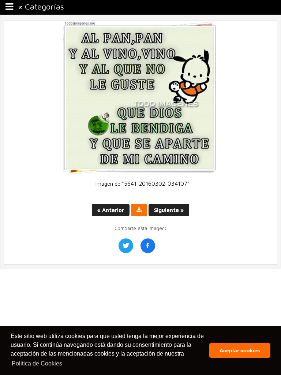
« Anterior (110, 210)
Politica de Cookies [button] (37, 363)
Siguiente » (169, 210)
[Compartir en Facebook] (147, 245)
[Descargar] (139, 210)
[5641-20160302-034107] (140, 173)
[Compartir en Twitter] (126, 245)
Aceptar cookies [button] (240, 350)
